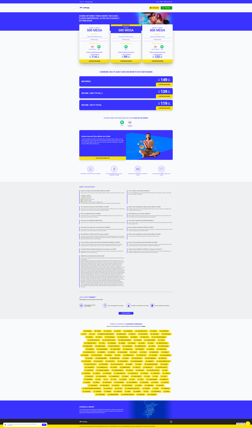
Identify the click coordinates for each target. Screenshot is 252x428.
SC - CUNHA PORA (155, 373)
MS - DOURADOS (87, 331)
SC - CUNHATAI (166, 373)
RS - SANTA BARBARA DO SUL (163, 361)
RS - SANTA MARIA (103, 364)
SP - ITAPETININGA (100, 394)
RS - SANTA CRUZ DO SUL (90, 364)
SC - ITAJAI (113, 379)
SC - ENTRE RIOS (89, 376)
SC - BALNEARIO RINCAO (117, 370)
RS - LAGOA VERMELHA (165, 355)
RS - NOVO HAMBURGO (150, 358)
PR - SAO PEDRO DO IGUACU (109, 340)
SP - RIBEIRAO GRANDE (113, 394)
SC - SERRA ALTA (165, 388)
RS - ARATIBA (142, 343)
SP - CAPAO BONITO (156, 391)
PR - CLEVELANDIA (128, 331)
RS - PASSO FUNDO (86, 361)
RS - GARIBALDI (165, 352)
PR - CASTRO (117, 331)
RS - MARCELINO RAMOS (101, 358)
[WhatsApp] (171, 421)
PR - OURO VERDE (154, 334)
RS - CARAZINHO (90, 349)
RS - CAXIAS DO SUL (128, 349)
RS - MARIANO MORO (114, 358)
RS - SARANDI (129, 364)
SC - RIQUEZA (138, 385)
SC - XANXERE (108, 391)
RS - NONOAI (125, 358)
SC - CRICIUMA (144, 373)
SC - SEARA (155, 388)
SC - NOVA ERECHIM (119, 382)
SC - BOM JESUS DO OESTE (153, 370)
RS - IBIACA (117, 355)
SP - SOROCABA (140, 394)
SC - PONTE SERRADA (127, 385)
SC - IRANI (98, 379)
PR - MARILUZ (132, 334)
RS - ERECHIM (111, 352)
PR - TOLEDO (161, 340)
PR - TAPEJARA (137, 340)
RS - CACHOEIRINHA (127, 346)
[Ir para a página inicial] (84, 8)
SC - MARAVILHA (164, 379)
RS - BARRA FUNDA (88, 346)
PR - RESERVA (134, 337)
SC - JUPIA (132, 379)
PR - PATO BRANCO (166, 334)
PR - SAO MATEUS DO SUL (93, 340)
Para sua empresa (89, 1)
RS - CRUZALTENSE (161, 349)
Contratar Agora (94, 61)
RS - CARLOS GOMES (115, 349)
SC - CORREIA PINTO (132, 373)
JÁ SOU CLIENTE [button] (126, 313)
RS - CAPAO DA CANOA (163, 346)
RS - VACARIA (114, 367)
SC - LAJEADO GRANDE (152, 379)
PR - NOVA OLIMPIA (143, 334)
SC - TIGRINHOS (97, 391)
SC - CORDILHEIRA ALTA (119, 373)
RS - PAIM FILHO (162, 358)
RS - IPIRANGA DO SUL (128, 355)
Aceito (44, 424)
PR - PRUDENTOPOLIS (122, 337)
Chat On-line (155, 7)
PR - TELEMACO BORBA (150, 340)
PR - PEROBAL (89, 337)
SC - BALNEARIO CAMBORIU (103, 370)
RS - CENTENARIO (140, 349)
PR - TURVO (102, 343)
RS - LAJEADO (89, 358)
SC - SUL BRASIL (86, 391)
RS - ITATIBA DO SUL (141, 355)
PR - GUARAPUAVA (164, 331)
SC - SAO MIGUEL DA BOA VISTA (132, 388)
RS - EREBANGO (101, 352)
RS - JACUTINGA (153, 355)
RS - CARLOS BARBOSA (102, 349)
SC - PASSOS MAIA (93, 385)
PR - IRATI (84, 334)
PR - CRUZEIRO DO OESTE (141, 331)
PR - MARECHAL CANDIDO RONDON (105, 334)
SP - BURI (146, 391)
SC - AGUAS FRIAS (89, 370)
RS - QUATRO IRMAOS (122, 361)
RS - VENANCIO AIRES (125, 367)
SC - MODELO (96, 382)
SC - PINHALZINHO (105, 385)
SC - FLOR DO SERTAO (101, 376)
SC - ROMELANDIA (149, 385)
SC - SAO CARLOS (108, 388)
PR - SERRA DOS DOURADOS (125, 340)
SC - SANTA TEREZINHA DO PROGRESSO (91, 388)
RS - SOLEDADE (164, 364)
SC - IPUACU (164, 376)
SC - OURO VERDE (144, 382)
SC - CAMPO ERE (86, 373)
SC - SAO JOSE (118, 388)
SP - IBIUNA (166, 391)
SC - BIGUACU (130, 370)
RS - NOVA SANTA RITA (137, 358)
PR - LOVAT (92, 334)
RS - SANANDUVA (149, 361)
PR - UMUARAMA (111, 343)
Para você (82, 1)
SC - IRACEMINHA (88, 379)
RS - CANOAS (152, 346)
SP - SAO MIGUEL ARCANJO (128, 394)
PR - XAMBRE (122, 343)
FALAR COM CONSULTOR (102, 158)
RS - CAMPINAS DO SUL (140, 346)
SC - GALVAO (125, 376)
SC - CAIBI (165, 370)
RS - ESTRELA (143, 352)
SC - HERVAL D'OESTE (136, 376)
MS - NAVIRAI (98, 331)
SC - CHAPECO (96, 373)
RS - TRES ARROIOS (89, 367)
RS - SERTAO (138, 364)
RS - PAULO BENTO (98, 361)
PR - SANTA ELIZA (144, 337)
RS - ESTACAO (133, 352)
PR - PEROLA (99, 337)
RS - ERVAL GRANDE (122, 352)
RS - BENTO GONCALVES (114, 346)
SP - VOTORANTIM (152, 394)
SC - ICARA (147, 376)
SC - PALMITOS (165, 382)
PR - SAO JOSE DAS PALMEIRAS (159, 337)
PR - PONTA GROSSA (109, 337)
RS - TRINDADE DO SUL (102, 367)
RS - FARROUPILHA (154, 352)
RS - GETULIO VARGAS (96, 355)
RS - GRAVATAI (108, 355)
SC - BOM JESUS (140, 370)
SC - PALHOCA (155, 382)
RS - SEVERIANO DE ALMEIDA (151, 364)
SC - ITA (105, 379)
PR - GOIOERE (153, 331)
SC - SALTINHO (160, 385)
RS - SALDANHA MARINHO (136, 361)
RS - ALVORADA (131, 343)
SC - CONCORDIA (107, 373)
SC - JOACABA (123, 379)
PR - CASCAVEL (107, 331)
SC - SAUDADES (146, 388)
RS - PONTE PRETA (110, 361)
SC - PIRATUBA (115, 385)
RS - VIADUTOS (136, 367)
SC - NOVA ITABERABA (132, 382)
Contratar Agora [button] (164, 84)
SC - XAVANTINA (118, 391)
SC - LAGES (140, 379)
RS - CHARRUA (150, 349)
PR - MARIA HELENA (121, 334)
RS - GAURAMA (85, 355)
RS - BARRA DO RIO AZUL (162, 343)
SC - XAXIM (127, 391)
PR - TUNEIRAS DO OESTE (90, 343)
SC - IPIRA (155, 376)
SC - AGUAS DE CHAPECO (161, 367)
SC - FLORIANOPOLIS (114, 376)
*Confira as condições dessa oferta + (94, 52)
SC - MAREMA (87, 382)
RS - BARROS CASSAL (100, 346)
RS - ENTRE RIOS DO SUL (89, 352)
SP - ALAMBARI (137, 391)
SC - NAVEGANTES (107, 382)
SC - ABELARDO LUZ (148, 367)
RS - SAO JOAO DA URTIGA (117, 364)
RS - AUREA (150, 343)
